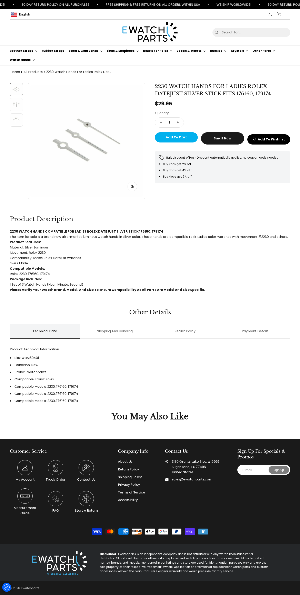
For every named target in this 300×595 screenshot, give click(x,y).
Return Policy (128, 469)
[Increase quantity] (178, 122)
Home (15, 72)
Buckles (216, 51)
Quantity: (162, 113)
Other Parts (261, 51)
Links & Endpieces (120, 51)
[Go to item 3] (16, 120)
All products (33, 72)
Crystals (237, 51)
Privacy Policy (129, 484)
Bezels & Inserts (189, 51)
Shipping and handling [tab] (115, 331)
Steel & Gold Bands (83, 51)
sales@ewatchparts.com (192, 479)
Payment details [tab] (255, 331)
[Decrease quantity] (161, 122)
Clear (280, 32)
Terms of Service (131, 492)
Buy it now (222, 138)
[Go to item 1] (16, 89)
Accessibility (128, 500)
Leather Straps (21, 51)
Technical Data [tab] (45, 331)
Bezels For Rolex (155, 51)
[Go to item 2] (16, 104)
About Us (125, 461)
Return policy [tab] (185, 331)
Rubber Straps (53, 51)
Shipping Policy (130, 477)
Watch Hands (20, 60)
